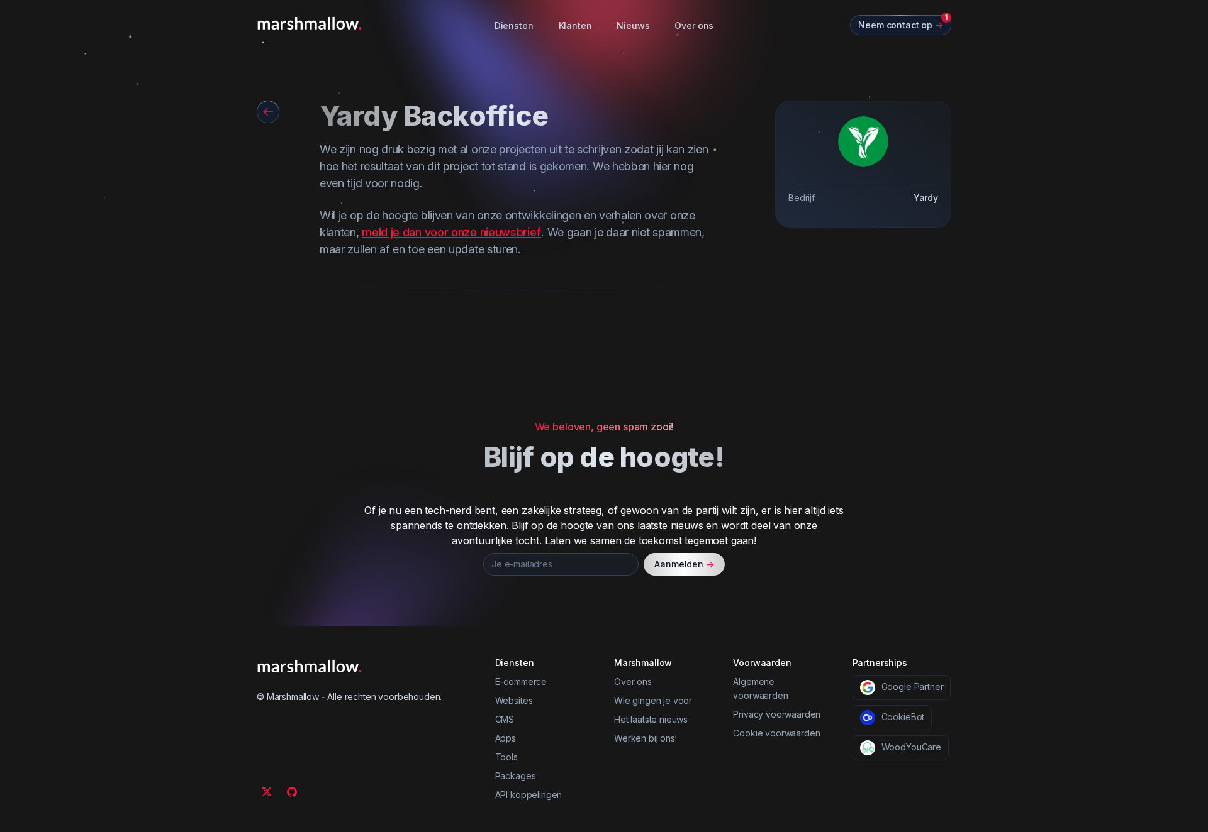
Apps (505, 738)
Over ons (693, 25)
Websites (514, 700)
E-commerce (521, 681)
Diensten (514, 25)
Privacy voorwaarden (776, 714)
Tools (506, 757)
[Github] (292, 792)
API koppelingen (528, 794)
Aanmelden (684, 564)
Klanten (575, 25)
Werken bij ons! (645, 738)
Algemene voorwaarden (760, 688)
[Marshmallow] (309, 23)
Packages (515, 775)
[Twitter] (267, 792)
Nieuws (633, 25)
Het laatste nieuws (651, 719)
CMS (505, 719)
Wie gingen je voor (653, 700)
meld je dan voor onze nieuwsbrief (451, 232)
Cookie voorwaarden (776, 733)
